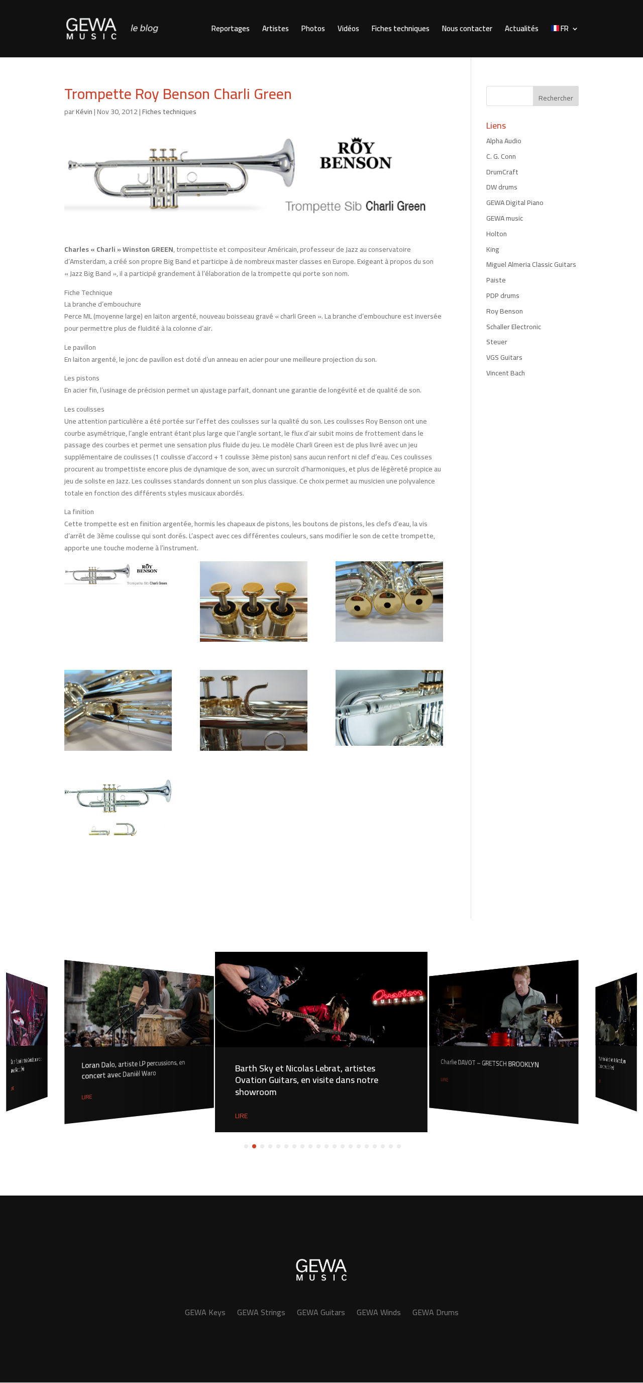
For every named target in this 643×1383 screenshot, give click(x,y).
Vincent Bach (505, 372)
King (492, 249)
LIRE (12, 1089)
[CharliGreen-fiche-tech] (118, 574)
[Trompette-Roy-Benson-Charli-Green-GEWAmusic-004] (253, 710)
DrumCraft (502, 171)
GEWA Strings (261, 1312)
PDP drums (502, 295)
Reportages (230, 30)
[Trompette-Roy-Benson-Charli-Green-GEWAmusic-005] (389, 708)
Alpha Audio (503, 140)
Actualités (522, 30)
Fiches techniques (401, 30)
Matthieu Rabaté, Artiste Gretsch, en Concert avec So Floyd (612, 1063)
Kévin (84, 111)
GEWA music (504, 218)
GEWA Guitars (321, 1312)
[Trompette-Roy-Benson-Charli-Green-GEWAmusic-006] (118, 807)
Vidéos (348, 30)
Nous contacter (467, 30)
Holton (496, 233)
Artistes (275, 30)
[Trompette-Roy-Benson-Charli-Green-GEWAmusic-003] (118, 710)
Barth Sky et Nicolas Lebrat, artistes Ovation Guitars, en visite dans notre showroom (306, 1080)
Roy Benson (504, 311)
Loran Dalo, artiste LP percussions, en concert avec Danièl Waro (133, 1069)
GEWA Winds (379, 1312)
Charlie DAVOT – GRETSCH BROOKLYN (490, 1063)
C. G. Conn (501, 156)
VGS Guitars (504, 357)
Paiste (496, 279)
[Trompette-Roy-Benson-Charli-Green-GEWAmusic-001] (253, 601)
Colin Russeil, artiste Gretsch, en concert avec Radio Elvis (26, 1065)
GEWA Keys (205, 1312)
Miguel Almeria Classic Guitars (531, 264)
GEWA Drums (435, 1312)
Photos (313, 30)
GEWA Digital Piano (515, 202)
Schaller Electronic (513, 326)
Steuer (496, 341)
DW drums (501, 186)
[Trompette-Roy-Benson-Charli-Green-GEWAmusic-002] (389, 601)
